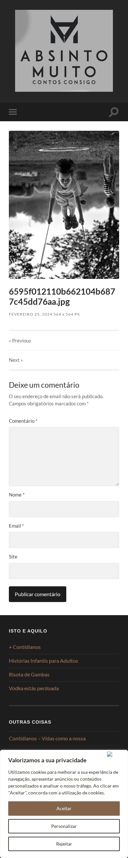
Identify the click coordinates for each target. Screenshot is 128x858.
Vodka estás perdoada (34, 688)
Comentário (23, 421)
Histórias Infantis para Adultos (43, 660)
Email (16, 526)
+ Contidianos (25, 647)
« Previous (20, 340)
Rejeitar (64, 844)
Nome (17, 494)
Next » (16, 360)
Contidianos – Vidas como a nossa (47, 738)
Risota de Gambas (29, 674)
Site (13, 556)
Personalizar (64, 826)
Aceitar (64, 808)
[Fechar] (116, 754)
